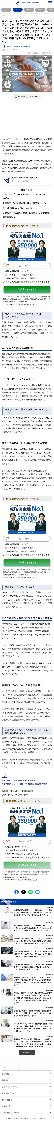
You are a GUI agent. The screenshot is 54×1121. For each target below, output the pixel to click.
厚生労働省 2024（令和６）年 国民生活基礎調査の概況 (24, 784)
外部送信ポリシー (9, 1093)
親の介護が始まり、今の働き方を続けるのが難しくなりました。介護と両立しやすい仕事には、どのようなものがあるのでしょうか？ (32, 1013)
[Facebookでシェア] (16, 892)
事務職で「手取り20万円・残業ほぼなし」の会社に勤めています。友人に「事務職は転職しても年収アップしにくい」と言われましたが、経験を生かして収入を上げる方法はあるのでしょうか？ (32, 1042)
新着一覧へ (27, 1052)
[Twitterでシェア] (23, 892)
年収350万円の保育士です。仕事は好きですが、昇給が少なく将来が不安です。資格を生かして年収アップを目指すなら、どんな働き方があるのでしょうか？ (33, 913)
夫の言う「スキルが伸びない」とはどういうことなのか (26, 196)
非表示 (28, 190)
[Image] (27, 246)
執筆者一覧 (6, 1106)
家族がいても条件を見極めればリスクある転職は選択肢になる (26, 215)
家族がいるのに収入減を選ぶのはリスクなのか (25, 203)
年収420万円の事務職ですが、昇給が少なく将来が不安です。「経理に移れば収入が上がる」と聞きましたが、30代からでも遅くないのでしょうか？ (33, 967)
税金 (40, 9)
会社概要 (5, 1074)
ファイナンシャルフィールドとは (15, 1067)
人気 (6, 9)
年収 (18, 9)
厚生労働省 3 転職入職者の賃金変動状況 (18, 780)
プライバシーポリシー (10, 1086)
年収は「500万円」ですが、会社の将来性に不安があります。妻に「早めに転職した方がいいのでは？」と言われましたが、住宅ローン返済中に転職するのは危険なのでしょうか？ (33, 1027)
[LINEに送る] (30, 892)
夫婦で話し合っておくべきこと (18, 208)
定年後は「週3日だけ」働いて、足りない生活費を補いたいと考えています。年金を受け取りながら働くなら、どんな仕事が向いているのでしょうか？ (33, 941)
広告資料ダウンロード (10, 1112)
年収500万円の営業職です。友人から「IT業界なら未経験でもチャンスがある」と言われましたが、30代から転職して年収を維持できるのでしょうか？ (33, 954)
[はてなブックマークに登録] (37, 892)
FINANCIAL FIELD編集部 (21, 46)
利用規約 (5, 1080)
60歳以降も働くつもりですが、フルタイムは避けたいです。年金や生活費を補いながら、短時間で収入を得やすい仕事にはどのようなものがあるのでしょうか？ (32, 981)
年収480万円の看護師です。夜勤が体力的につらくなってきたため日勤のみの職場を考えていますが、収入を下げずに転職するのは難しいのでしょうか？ (33, 928)
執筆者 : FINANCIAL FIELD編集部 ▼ (24, 177)
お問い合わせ (7, 1099)
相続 (29, 9)
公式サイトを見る (28, 289)
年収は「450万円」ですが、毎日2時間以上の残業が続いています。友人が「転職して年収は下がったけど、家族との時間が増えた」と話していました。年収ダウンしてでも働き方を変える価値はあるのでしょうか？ (33, 997)
